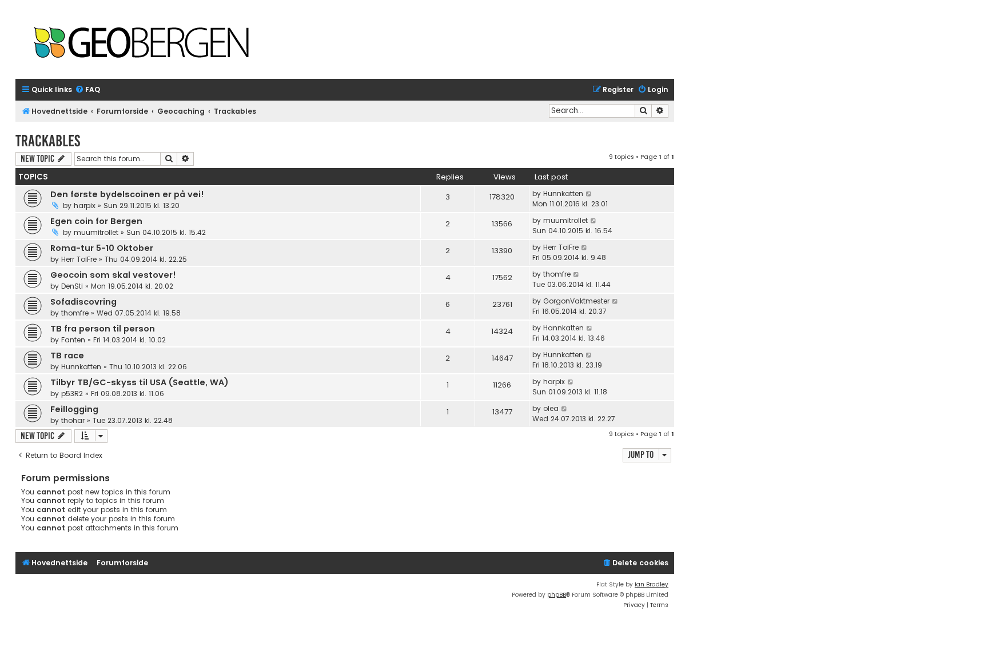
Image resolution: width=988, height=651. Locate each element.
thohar (73, 420)
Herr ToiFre (79, 259)
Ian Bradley (651, 584)
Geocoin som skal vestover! (113, 275)
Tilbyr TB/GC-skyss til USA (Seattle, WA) (139, 382)
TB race (67, 355)
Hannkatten (563, 328)
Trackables (47, 141)
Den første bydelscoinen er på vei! (127, 194)
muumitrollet (96, 232)
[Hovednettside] (141, 43)
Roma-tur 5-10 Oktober (101, 248)
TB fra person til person (102, 328)
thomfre (557, 274)
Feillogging (74, 409)
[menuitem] (87, 90)
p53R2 (72, 393)
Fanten (73, 340)
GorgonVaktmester (576, 301)
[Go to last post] (589, 194)
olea (551, 408)
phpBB (556, 594)
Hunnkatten (563, 193)
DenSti (72, 286)
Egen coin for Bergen (96, 221)
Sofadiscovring (83, 301)
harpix (84, 205)
